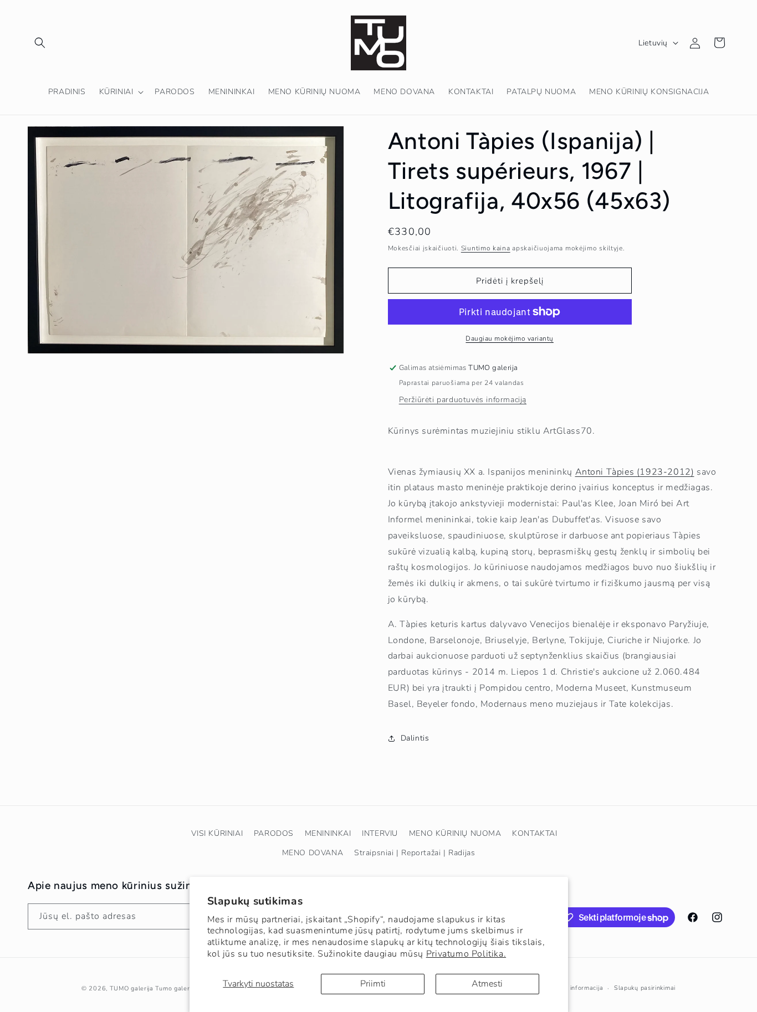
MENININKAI (328, 833)
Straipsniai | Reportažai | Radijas (414, 852)
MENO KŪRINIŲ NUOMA (455, 833)
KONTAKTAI (534, 833)
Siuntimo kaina (485, 248)
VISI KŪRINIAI (217, 833)
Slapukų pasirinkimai (645, 988)
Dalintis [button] (415, 738)
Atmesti (487, 984)
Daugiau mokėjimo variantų (510, 338)
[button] (40, 42)
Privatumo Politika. (466, 954)
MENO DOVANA (313, 852)
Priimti (373, 984)
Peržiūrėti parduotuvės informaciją (462, 399)
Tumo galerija (175, 988)
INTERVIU (380, 833)
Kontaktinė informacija (569, 988)
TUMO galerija (132, 988)
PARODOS (274, 833)
